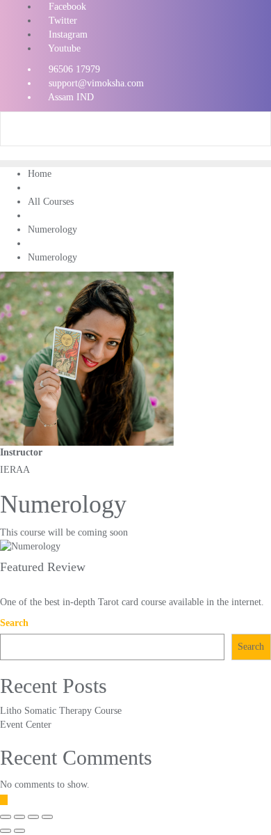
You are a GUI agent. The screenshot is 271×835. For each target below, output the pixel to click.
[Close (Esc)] (5, 817)
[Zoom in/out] (47, 817)
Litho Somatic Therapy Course (61, 710)
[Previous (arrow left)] (5, 831)
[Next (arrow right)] (19, 831)
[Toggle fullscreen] (33, 817)
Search (14, 623)
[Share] (19, 817)
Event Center (25, 724)
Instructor (21, 452)
